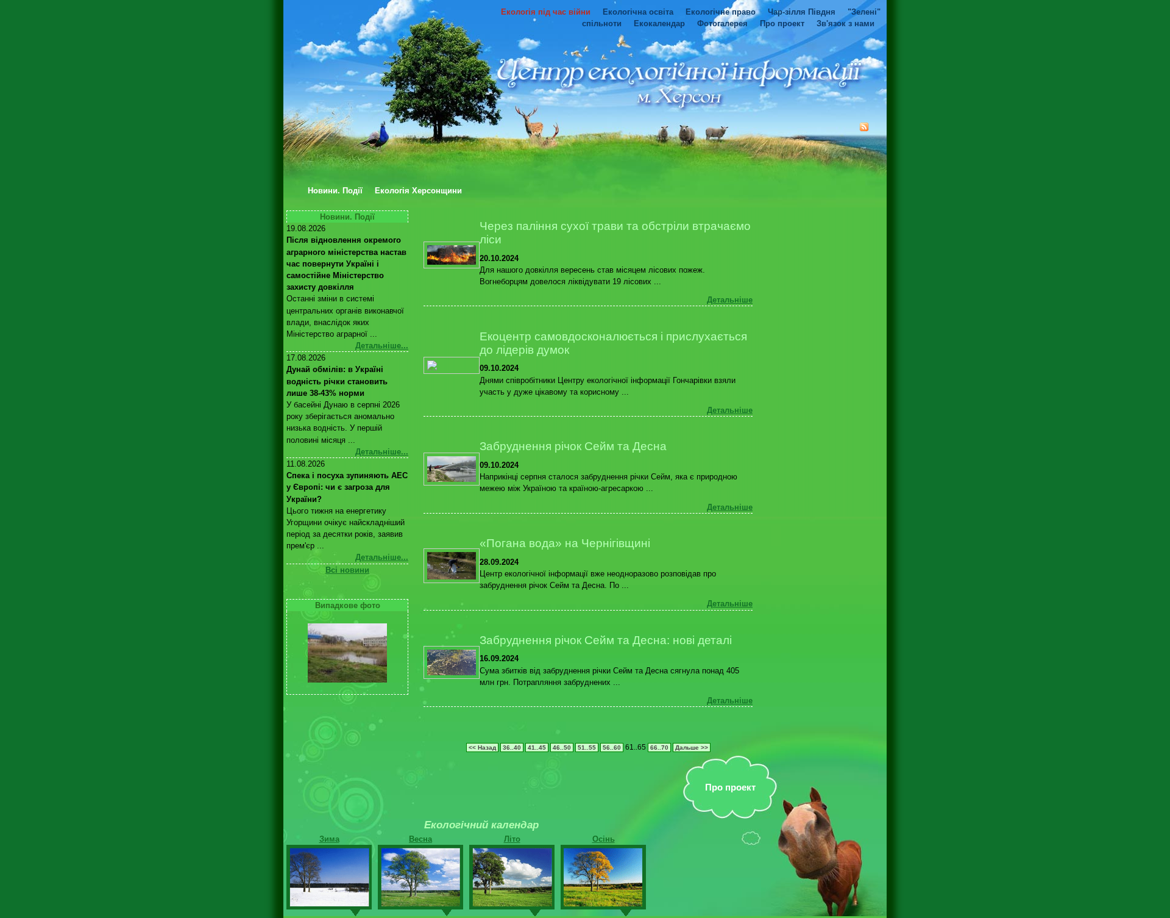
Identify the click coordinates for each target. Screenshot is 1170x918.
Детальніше (730, 299)
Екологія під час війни (545, 11)
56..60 (612, 747)
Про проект (782, 23)
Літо (512, 839)
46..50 (562, 747)
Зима (329, 839)
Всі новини (347, 570)
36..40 (512, 747)
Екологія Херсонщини (418, 191)
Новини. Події (335, 191)
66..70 (659, 747)
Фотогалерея (722, 23)
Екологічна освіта (638, 11)
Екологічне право (721, 11)
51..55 (587, 747)
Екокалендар (659, 23)
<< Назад (482, 747)
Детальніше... (381, 345)
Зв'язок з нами (845, 23)
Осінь (603, 839)
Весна (420, 839)
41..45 (537, 747)
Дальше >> (691, 747)
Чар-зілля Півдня (801, 11)
